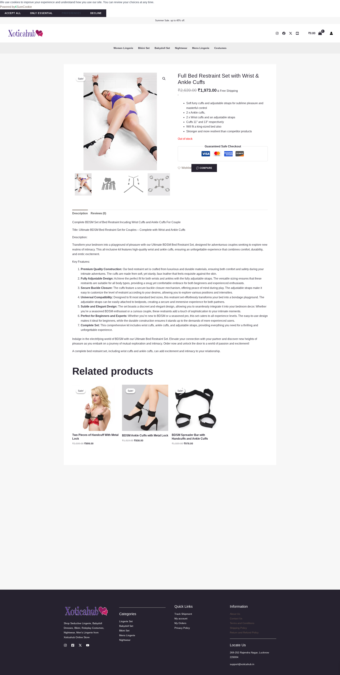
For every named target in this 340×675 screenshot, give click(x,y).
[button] (164, 78)
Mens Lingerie (200, 48)
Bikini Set (144, 48)
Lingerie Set (126, 621)
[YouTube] (297, 33)
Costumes (220, 48)
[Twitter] (290, 33)
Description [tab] (80, 213)
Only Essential (41, 13)
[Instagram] (277, 33)
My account (180, 618)
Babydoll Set (162, 48)
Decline (96, 13)
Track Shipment (183, 613)
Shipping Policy (238, 627)
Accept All (13, 13)
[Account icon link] (331, 33)
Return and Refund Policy (244, 632)
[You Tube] (87, 645)
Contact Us (236, 618)
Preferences (71, 13)
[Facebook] (283, 33)
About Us (235, 613)
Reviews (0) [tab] (98, 213)
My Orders (180, 623)
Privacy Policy (182, 627)
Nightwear (181, 48)
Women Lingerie (123, 48)
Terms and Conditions (242, 623)
